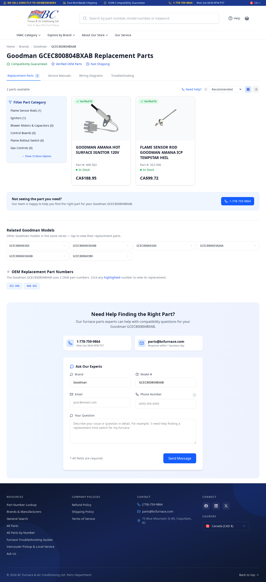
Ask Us (11, 554)
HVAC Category (27, 35)
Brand (79, 374)
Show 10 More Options (38, 156)
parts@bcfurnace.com (157, 511)
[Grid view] (248, 89)
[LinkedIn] (216, 506)
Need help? (194, 89)
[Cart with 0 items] (246, 18)
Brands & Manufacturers (24, 512)
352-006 (14, 286)
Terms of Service (83, 519)
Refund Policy (81, 505)
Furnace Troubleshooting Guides (30, 540)
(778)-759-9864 (152, 504)
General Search (17, 519)
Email (79, 394)
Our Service (123, 35)
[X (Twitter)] (226, 506)
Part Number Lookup (22, 505)
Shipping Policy (83, 512)
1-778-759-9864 (182, 3)
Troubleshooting (122, 76)
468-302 (32, 286)
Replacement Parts (22, 76)
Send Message (179, 458)
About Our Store (93, 35)
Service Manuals (59, 76)
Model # (146, 374)
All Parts (12, 526)
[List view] (256, 89)
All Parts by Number (21, 533)
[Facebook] (206, 506)
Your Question (85, 415)
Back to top (247, 575)
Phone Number (151, 394)
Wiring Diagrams (91, 76)
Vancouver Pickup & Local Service (30, 547)
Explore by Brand (59, 35)
